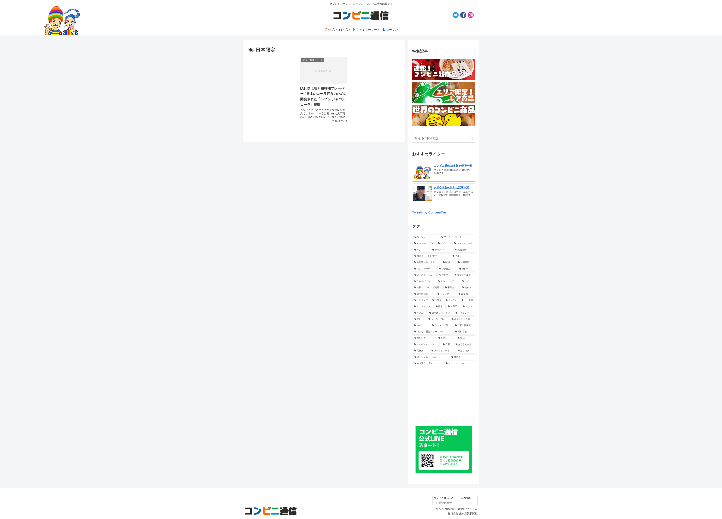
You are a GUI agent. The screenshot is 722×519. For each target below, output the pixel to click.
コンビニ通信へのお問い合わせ (443, 500)
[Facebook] (463, 15)
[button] (471, 138)
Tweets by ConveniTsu (429, 212)
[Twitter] (456, 15)
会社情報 (466, 497)
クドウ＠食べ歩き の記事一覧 (451, 187)
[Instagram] (471, 15)
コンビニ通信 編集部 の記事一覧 (453, 165)
